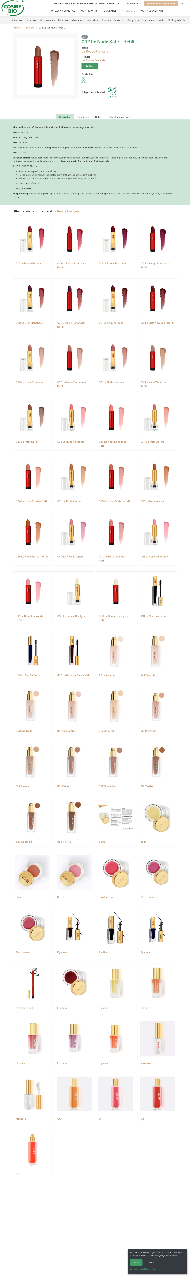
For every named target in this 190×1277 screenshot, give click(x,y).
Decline (150, 1262)
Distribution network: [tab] (120, 116)
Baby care (133, 20)
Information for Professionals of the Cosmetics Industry (87, 3)
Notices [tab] (99, 116)
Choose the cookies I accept (143, 1268)
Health (160, 20)
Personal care (47, 20)
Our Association (152, 10)
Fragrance (148, 20)
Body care (17, 20)
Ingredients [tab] (83, 116)
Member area (134, 3)
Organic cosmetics (63, 10)
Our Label (110, 10)
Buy (91, 66)
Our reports (89, 10)
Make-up (119, 20)
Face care (31, 20)
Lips (85, 36)
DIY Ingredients (176, 20)
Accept (136, 1262)
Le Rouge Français (66, 211)
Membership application (161, 3)
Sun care (106, 20)
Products (128, 10)
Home (17, 27)
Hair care (63, 20)
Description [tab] (65, 116)
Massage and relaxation (85, 20)
